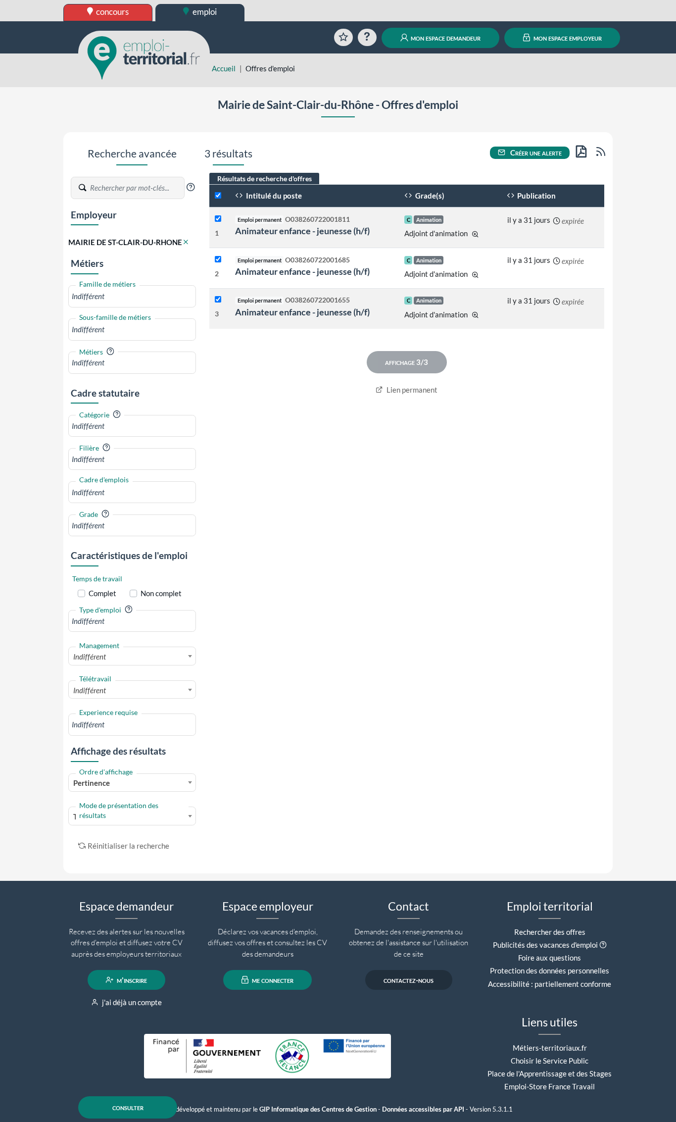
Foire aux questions (549, 957)
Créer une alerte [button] (535, 152)
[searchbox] (132, 296)
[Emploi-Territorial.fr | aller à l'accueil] (144, 56)
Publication (536, 195)
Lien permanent (411, 389)
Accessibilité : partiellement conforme (549, 983)
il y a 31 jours (528, 219)
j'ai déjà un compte (131, 1002)
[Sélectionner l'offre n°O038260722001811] (218, 219)
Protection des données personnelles (549, 970)
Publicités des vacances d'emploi (545, 944)
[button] (190, 187)
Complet (102, 593)
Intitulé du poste (273, 195)
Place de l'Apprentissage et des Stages (549, 1073)
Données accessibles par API (423, 1109)
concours (112, 11)
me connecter (271, 979)
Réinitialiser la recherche (128, 845)
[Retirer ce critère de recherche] (186, 242)
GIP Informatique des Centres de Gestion (318, 1109)
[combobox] (132, 296)
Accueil (224, 68)
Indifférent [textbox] (89, 656)
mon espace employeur (567, 37)
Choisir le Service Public (549, 1060)
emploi (204, 11)
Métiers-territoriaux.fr (550, 1047)
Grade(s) (429, 195)
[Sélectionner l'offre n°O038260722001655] (218, 300)
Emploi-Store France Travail (549, 1086)
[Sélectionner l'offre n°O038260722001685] (218, 259)
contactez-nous (409, 979)
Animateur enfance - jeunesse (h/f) (302, 230)
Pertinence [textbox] (91, 782)
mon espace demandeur (445, 37)
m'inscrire (131, 979)
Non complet (161, 593)
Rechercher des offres (549, 931)
